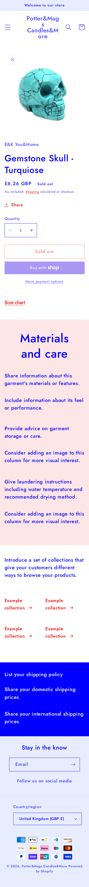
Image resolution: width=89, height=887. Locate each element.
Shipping (32, 192)
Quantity (12, 218)
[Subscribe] (73, 765)
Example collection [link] (15, 604)
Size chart (15, 302)
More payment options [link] (45, 281)
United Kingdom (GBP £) (41, 818)
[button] (7, 27)
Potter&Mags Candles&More (44, 866)
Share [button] (17, 205)
